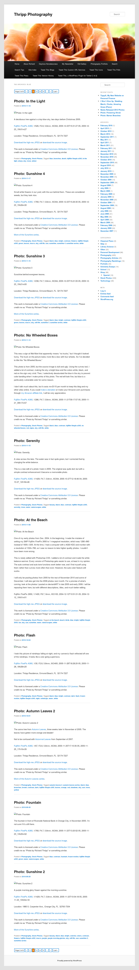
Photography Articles (109, 258)
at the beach (54, 620)
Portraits (104, 263)
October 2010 (105, 159)
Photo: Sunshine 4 (29, 173)
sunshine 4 (61, 243)
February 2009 (106, 194)
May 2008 (104, 216)
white (82, 243)
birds (67, 620)
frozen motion (73, 856)
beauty (52, 504)
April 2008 (104, 219)
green (21, 243)
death (64, 158)
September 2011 (107, 136)
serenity (17, 507)
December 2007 (106, 231)
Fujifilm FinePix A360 (23, 125)
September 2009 (107, 182)
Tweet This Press (21, 75)
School (103, 269)
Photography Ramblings (110, 261)
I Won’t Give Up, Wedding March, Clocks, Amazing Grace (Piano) (111, 104)
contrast (67, 241)
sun (47, 243)
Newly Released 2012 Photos (112, 109)
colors (79, 935)
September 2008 (107, 205)
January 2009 (105, 196)
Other (102, 249)
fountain (64, 856)
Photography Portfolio (99, 64)
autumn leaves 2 (56, 785)
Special (106, 275)
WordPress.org (106, 299)
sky (24, 161)
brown (24, 787)
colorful (73, 935)
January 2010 (105, 171)
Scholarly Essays (107, 266)
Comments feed (107, 296)
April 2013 (104, 128)
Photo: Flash (24, 635)
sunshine (52, 243)
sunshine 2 (84, 938)
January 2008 (105, 228)
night (38, 698)
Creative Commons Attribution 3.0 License (59, 149)
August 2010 (105, 165)
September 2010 (107, 162)
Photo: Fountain (27, 802)
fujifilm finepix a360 (74, 158)
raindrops (44, 698)
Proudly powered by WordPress (69, 960)
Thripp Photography (33, 14)
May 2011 (104, 139)
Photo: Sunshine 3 (29, 255)
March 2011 (105, 145)
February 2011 (106, 148)
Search (114, 64)
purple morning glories (56, 938)
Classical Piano (106, 241)
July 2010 (104, 168)
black (52, 241)
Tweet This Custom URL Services (72, 69)
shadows (74, 787)
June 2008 (104, 213)
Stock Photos (37, 158)
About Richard (29, 64)
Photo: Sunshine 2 (29, 871)
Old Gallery (82, 64)
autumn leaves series (71, 785)
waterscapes (36, 507)
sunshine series (72, 243)
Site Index (33, 69)
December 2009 (106, 174)
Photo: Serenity (27, 440)
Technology (105, 280)
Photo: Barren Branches (110, 115)
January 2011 (105, 151)
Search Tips (19, 69)
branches (57, 158)
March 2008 (105, 222)
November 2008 (106, 199)
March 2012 (105, 134)
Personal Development (109, 252)
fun (20, 622)
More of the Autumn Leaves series (29, 778)
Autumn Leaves (39, 729)
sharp (20, 161)
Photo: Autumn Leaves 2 (34, 710)
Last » (55, 91)
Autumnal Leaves (43, 739)
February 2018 (106, 125)
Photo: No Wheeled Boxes (36, 335)
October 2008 (105, 202)
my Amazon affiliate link (31, 392)
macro (32, 243)
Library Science (107, 246)
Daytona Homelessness (48, 64)
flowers (74, 241)
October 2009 (105, 179)
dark (73, 696)
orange (64, 787)
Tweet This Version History (43, 75)
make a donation (48, 389)
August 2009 (105, 185)
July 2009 (104, 188)
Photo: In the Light (29, 100)
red (27, 428)
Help (102, 243)
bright (61, 241)
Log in (103, 290)
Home (17, 64)
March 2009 (105, 191)
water (28, 507)
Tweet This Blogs (47, 69)
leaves (26, 243)
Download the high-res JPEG (27, 142)
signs (32, 428)
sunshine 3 (45, 322)
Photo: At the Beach (31, 519)
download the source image (55, 142)
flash (77, 696)
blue (51, 158)
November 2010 (106, 156)
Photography (26, 158)
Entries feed (105, 293)
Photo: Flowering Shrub (110, 112)
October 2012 (105, 131)
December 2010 (106, 154)
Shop (102, 272)
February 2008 (106, 225)
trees (29, 161)
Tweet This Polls (113, 69)
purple (44, 938)
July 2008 (104, 211)
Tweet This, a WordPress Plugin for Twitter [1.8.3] (77, 75)
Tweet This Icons (96, 69)
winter (34, 161)
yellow (16, 790)
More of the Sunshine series (26, 234)
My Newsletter (67, 64)
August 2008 (105, 208)
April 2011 (104, 142)
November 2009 (106, 176)
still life (42, 243)
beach (62, 620)
